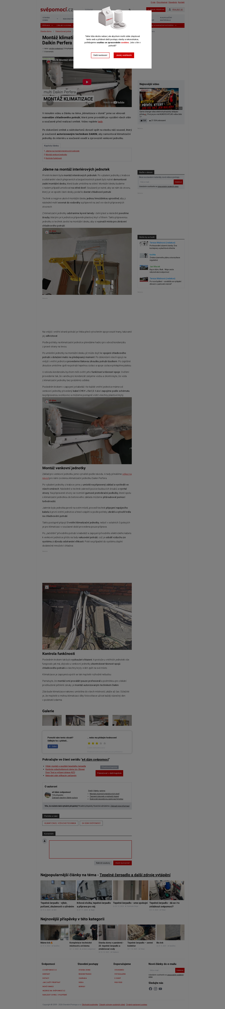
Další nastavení (100, 55)
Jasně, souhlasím (124, 55)
